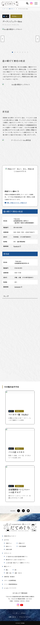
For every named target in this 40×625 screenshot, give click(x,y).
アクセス (23, 613)
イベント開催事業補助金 (10, 584)
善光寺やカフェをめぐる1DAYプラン (15, 559)
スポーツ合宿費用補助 (10, 580)
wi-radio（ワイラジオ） (10, 588)
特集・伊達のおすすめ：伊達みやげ (17, 203)
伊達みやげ (22, 543)
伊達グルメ (9, 543)
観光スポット (12, 8)
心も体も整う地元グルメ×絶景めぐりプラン (18, 563)
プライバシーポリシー (25, 617)
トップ (3, 8)
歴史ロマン (9, 546)
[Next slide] (37, 38)
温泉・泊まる (18, 573)
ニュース (15, 613)
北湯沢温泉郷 (22, 546)
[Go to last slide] (2, 38)
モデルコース (7, 553)
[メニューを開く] (36, 3)
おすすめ (6, 540)
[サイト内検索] (27, 3)
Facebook (16, 246)
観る (7, 570)
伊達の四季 (9, 549)
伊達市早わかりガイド (10, 536)
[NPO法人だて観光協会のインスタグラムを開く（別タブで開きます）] (18, 605)
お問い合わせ (12, 617)
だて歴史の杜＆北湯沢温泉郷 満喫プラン (17, 556)
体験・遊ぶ (9, 573)
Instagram (17, 287)
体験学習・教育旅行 (9, 576)
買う (16, 570)
